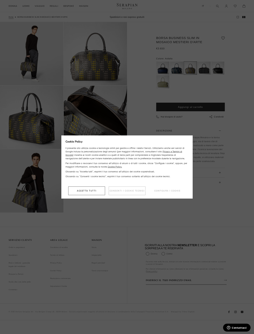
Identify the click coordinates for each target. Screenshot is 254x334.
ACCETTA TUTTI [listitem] (86, 190)
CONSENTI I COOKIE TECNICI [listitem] (127, 190)
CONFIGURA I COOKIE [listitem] (167, 190)
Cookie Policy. (115, 166)
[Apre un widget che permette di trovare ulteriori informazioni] (237, 328)
